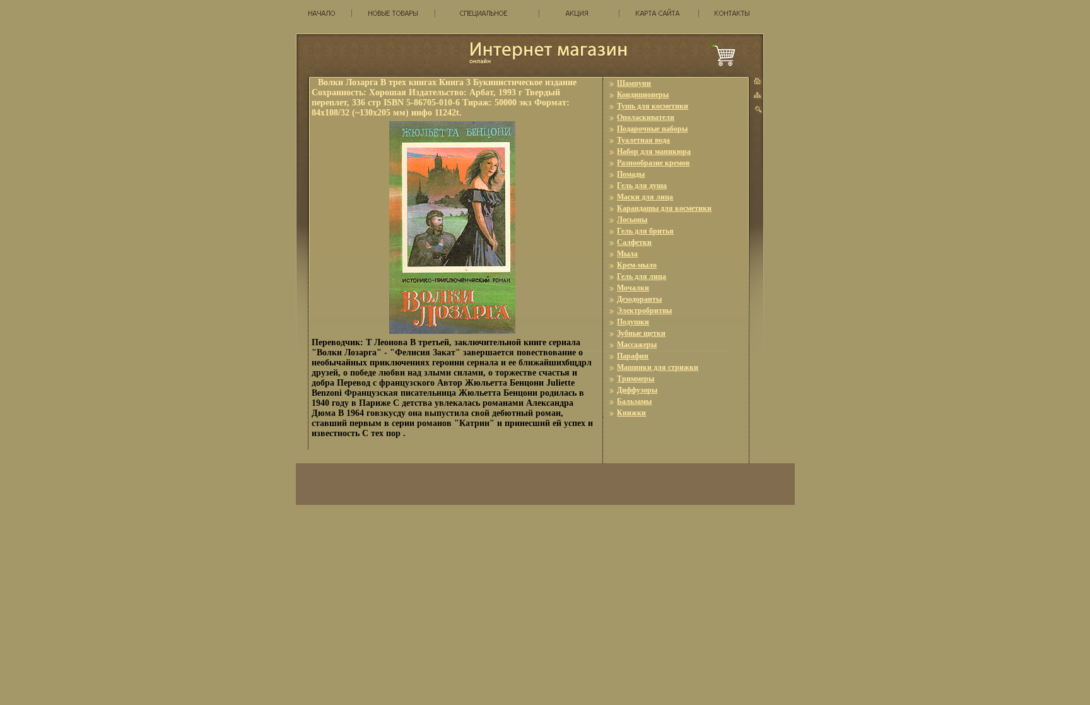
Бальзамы (634, 401)
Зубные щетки (641, 333)
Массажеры (637, 344)
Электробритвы (644, 310)
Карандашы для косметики (664, 208)
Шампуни (634, 83)
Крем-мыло (637, 265)
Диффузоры (637, 390)
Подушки (633, 321)
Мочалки (633, 287)
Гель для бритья (645, 231)
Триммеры (635, 378)
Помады (631, 174)
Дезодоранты (639, 299)
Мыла (627, 253)
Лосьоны (632, 219)
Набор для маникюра (654, 151)
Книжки (631, 412)
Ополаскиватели (645, 117)
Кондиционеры (643, 94)
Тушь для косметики (652, 106)
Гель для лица (641, 276)
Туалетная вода (643, 140)
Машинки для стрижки (657, 367)
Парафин (632, 356)
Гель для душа (642, 185)
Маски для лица (645, 197)
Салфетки (634, 242)
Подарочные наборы (652, 128)
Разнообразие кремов (653, 162)
